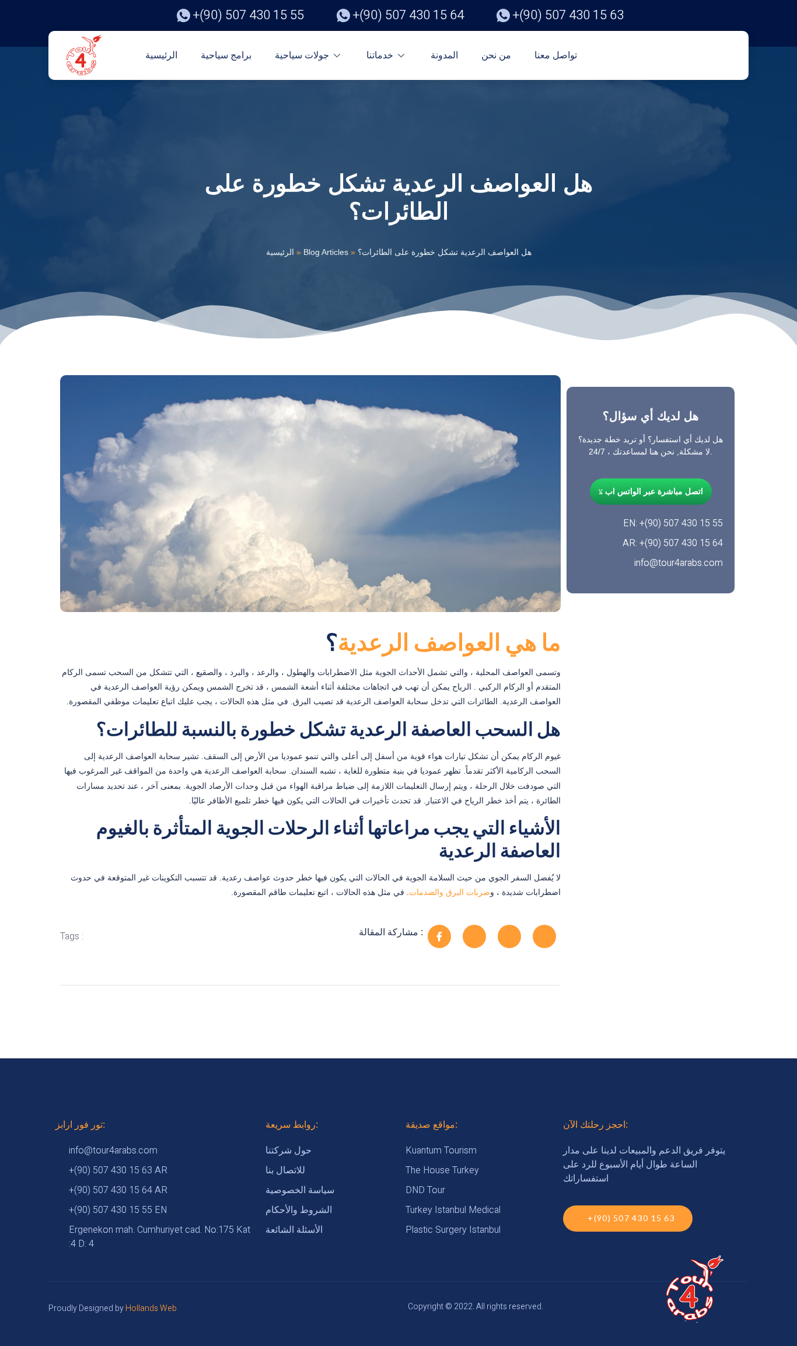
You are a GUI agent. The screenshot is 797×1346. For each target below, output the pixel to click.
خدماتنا (379, 55)
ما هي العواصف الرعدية (449, 642)
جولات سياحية (302, 55)
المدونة (444, 55)
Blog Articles (325, 252)
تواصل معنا (555, 55)
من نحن (496, 55)
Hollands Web (151, 1308)
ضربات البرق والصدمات (449, 892)
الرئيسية (161, 55)
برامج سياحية (226, 55)
